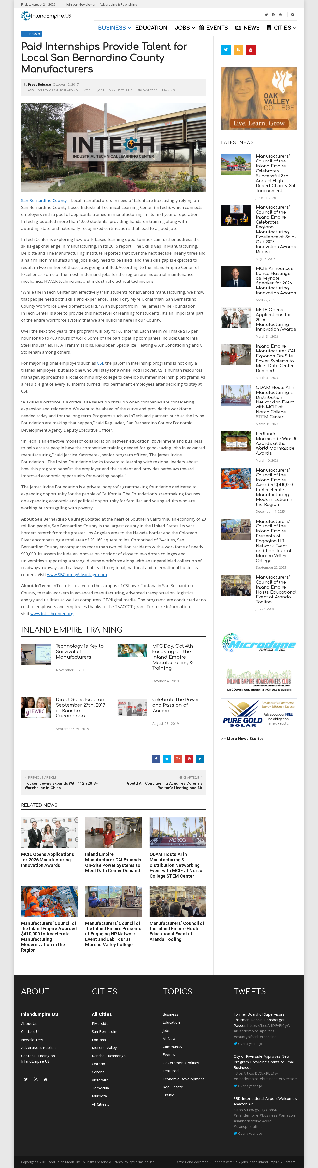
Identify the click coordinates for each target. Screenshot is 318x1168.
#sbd (267, 1120)
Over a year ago (250, 1043)
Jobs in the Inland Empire (260, 1162)
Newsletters (32, 1039)
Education (171, 1022)
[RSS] (273, 15)
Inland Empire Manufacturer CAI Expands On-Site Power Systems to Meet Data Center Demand (113, 862)
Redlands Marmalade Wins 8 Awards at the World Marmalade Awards (276, 443)
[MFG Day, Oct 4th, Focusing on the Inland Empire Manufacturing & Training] (132, 650)
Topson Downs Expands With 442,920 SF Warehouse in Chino (61, 785)
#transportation (248, 1126)
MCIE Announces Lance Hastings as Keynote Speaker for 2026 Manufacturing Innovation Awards (276, 280)
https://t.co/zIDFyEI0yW (268, 1025)
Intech (87, 90)
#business (269, 1078)
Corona (98, 1071)
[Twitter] (266, 15)
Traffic (168, 1094)
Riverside (100, 1023)
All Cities (102, 1014)
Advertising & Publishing (118, 4)
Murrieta (99, 1095)
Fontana (99, 1039)
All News (170, 1038)
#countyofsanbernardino (255, 1036)
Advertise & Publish (38, 1047)
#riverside (288, 1078)
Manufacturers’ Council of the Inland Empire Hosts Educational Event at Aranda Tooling (177, 931)
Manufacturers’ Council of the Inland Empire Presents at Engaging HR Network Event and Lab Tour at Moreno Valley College (113, 934)
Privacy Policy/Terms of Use (134, 1162)
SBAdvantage (147, 90)
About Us (29, 1023)
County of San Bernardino (57, 90)
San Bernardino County (44, 200)
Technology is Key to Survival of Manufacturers (80, 652)
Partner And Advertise (191, 1162)
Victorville (100, 1079)
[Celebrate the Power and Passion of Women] (132, 707)
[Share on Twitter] (167, 759)
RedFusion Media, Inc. (64, 1162)
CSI (100, 363)
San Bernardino (105, 1031)
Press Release (39, 84)
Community (172, 1046)
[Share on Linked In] (200, 759)
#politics (267, 1030)
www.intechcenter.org (51, 613)
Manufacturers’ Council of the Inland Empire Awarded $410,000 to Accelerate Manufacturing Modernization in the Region (49, 937)
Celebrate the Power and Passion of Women (175, 705)
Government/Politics (181, 1062)
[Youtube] (280, 15)
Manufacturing (121, 90)
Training (168, 90)
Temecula (100, 1088)
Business (30, 33)
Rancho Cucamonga (109, 1055)
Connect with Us (225, 1162)
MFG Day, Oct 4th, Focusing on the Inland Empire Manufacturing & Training (173, 657)
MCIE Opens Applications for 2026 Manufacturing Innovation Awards (47, 860)
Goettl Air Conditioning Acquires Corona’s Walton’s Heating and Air (164, 785)
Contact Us (30, 1031)
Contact (289, 1162)
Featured (171, 1070)
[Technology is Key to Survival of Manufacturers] (36, 654)
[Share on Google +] (178, 759)
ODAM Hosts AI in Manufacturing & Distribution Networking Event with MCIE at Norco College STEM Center (176, 865)
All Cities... (100, 1104)
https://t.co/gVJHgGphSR (256, 1109)
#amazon (287, 1115)
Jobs (100, 90)
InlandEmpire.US (39, 1014)
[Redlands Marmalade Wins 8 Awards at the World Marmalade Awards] (236, 441)
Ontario (98, 1063)
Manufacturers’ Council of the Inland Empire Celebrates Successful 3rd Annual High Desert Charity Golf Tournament (276, 173)
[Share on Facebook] (156, 759)
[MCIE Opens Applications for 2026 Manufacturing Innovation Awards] (49, 832)
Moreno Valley (104, 1047)
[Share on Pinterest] (189, 759)
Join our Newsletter (81, 4)
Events (169, 1054)
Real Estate (173, 1086)
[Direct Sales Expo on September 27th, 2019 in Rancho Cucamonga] (36, 707)
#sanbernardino (247, 1120)
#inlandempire (246, 1030)
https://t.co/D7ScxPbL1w (256, 1073)
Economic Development (183, 1078)
